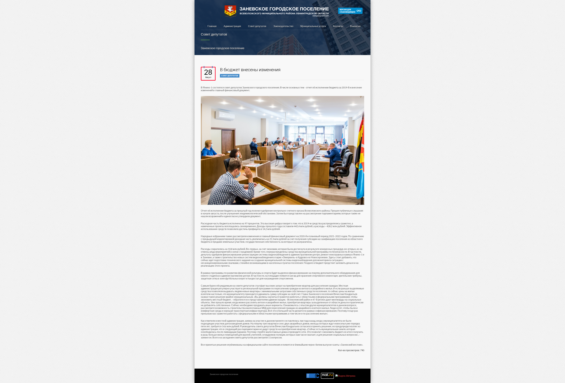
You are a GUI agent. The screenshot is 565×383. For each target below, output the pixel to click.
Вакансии (355, 26)
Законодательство (283, 26)
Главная (212, 26)
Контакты (338, 26)
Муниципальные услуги (313, 26)
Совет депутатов (257, 26)
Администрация (232, 26)
